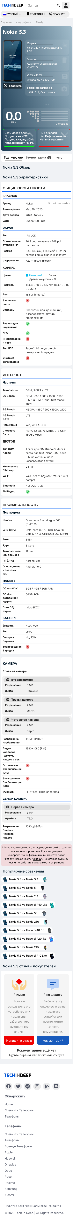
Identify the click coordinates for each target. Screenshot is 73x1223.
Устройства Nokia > (59, 203)
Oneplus (10, 1164)
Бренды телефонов (18, 1146)
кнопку (37, 858)
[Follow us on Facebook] (8, 1086)
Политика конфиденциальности (26, 1205)
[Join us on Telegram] (27, 1086)
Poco (8, 1176)
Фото (58, 157)
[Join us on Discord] (56, 1086)
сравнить (59, 14)
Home (9, 1104)
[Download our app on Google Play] (46, 1086)
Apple (9, 1152)
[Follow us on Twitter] (18, 1086)
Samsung (11, 1189)
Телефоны (37, 14)
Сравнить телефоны (19, 1110)
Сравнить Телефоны (19, 1134)
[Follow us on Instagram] (37, 1086)
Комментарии (38, 157)
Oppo (8, 1170)
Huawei (10, 1158)
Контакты (54, 1205)
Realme (10, 1183)
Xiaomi (9, 1195)
